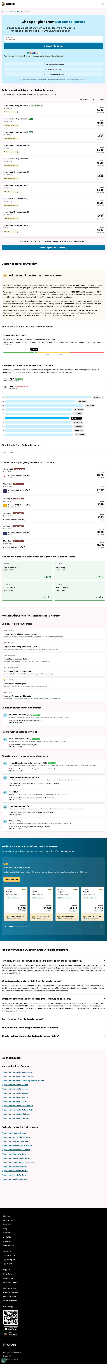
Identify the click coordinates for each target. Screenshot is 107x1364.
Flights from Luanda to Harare (14, 1175)
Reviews (6, 1233)
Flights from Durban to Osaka (14, 1101)
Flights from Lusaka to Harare (14, 1179)
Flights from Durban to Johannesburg (18, 1076)
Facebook (11, 1255)
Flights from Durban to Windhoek (16, 1114)
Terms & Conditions (10, 1359)
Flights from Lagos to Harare (14, 1166)
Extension (7, 1224)
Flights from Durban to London (15, 1085)
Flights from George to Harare (15, 1154)
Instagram (11, 1259)
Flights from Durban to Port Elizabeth (17, 1106)
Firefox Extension (10, 1301)
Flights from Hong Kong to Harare (16, 1158)
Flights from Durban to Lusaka (15, 1089)
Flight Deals (8, 1220)
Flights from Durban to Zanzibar (15, 1118)
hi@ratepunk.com (10, 1282)
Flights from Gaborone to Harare (16, 1150)
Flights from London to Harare (14, 1171)
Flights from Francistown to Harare (17, 1145)
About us (7, 1241)
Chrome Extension (10, 1292)
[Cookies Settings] (3, 1360)
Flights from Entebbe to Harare (15, 1141)
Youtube (10, 1264)
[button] (84, 99)
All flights (7, 1237)
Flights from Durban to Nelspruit (15, 1093)
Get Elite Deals (11, 879)
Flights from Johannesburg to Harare (18, 1162)
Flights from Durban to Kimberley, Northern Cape (23, 1080)
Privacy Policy (8, 1356)
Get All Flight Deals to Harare (52, 247)
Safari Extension (9, 1296)
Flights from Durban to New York (15, 1097)
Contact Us (8, 1278)
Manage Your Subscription (12, 1353)
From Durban (15, 11)
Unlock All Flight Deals (53, 46)
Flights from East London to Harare (17, 1137)
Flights (4, 11)
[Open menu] (103, 4)
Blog (5, 1228)
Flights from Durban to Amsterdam (17, 1072)
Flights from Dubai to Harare (14, 1133)
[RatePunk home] (8, 4)
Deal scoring (8, 1245)
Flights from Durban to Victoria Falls (17, 1110)
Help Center (8, 1274)
